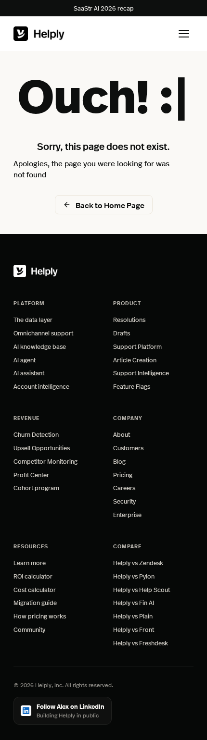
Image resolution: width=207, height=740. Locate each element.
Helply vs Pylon (134, 575)
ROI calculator (32, 575)
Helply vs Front (133, 629)
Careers (124, 487)
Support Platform (137, 346)
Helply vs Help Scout (141, 589)
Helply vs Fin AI (133, 602)
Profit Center (31, 474)
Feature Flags (131, 386)
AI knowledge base (39, 346)
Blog (119, 461)
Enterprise (127, 514)
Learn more (53, 562)
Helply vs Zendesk (138, 562)
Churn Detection (36, 434)
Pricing (122, 474)
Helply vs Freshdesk (140, 642)
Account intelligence (41, 386)
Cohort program (36, 487)
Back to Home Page (110, 204)
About (121, 434)
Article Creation (134, 359)
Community (29, 629)
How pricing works (39, 615)
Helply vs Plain (133, 615)
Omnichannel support (43, 332)
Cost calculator (34, 589)
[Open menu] (184, 33)
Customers (128, 447)
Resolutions (129, 319)
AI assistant (28, 372)
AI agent (24, 359)
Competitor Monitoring (45, 461)
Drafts (121, 332)
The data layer (32, 319)
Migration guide (35, 602)
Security (124, 501)
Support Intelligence (141, 372)
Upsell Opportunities (41, 447)
